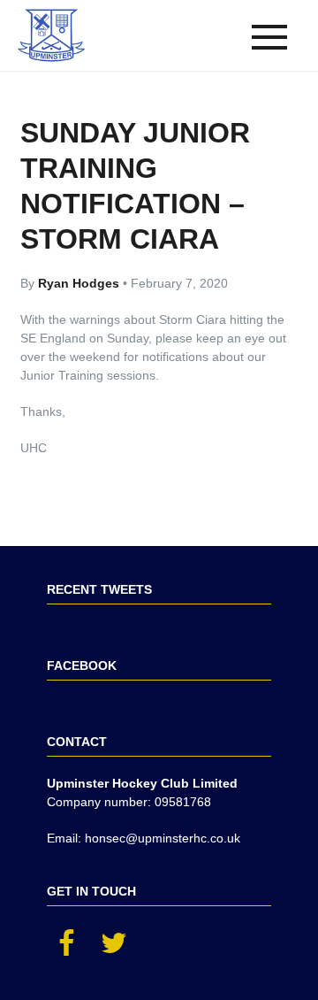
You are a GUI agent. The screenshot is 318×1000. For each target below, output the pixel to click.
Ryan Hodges (80, 283)
